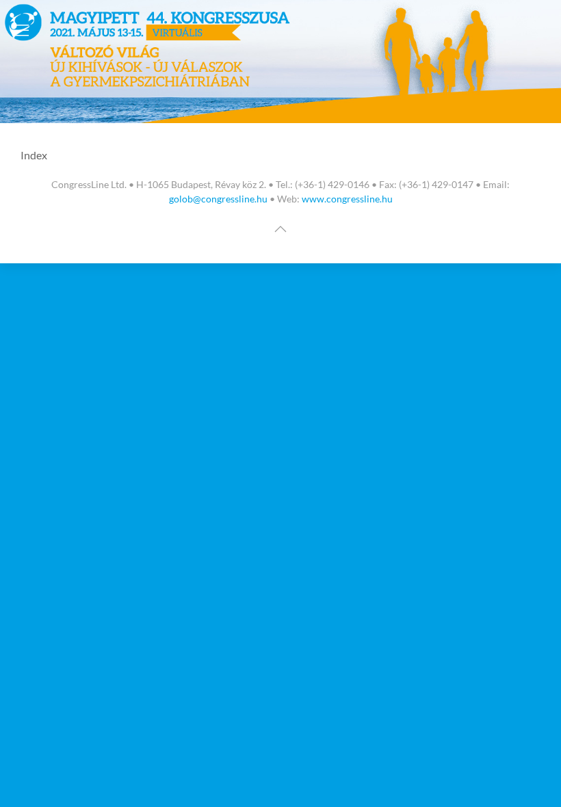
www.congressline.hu (347, 198)
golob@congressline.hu (218, 198)
